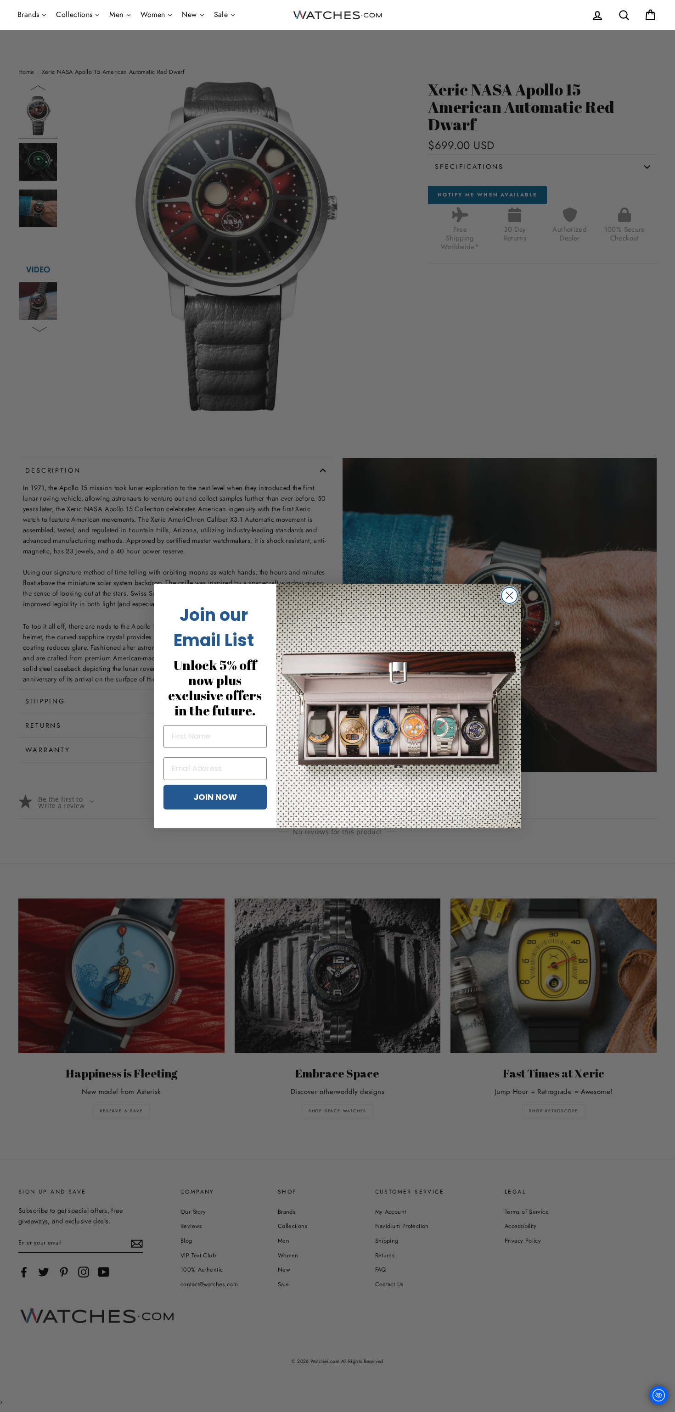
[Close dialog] (509, 595)
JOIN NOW (215, 797)
